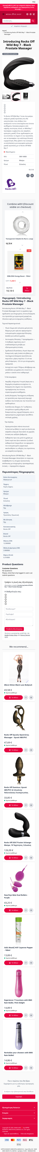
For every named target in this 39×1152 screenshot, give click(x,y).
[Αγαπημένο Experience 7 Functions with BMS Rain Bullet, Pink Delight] (26, 1015)
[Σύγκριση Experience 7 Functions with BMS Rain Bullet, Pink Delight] (31, 1015)
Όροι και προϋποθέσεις (11, 1134)
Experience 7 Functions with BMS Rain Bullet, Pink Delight (18, 1001)
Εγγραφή (19, 1097)
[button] (18, 1107)
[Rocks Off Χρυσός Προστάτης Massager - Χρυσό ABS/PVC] (18, 718)
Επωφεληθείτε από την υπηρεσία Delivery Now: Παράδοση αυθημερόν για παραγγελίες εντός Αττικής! (19, 7)
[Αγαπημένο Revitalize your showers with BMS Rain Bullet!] (26, 1068)
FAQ (33, 2)
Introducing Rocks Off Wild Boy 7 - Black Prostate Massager (19, 33)
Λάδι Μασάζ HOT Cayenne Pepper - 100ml (18, 948)
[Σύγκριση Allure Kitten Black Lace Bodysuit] (31, 697)
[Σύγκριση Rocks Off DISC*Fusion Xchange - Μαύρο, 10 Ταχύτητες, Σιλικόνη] (31, 857)
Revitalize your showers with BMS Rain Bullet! (18, 1053)
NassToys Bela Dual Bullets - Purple (16, 896)
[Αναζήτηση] (33, 21)
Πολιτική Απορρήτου (27, 1134)
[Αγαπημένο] (28, 175)
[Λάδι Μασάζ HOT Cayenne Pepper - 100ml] (18, 930)
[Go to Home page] (13, 14)
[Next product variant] (22, 245)
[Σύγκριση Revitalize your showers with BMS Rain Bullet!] (31, 1068)
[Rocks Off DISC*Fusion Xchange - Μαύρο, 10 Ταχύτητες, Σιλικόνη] (18, 825)
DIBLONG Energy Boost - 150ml (18, 276)
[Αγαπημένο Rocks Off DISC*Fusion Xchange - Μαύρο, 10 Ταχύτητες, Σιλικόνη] (26, 857)
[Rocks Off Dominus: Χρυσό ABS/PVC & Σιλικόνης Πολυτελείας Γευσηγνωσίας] (18, 770)
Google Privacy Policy (11, 635)
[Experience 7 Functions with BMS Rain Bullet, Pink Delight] (18, 983)
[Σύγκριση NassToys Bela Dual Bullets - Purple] (31, 910)
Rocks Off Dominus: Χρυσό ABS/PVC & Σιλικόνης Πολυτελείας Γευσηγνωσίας (16, 790)
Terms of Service (25, 635)
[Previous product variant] (22, 212)
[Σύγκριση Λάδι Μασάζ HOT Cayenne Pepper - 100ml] (31, 963)
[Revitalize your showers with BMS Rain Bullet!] (18, 1036)
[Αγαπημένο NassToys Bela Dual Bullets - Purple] (26, 910)
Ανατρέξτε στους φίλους (10, 54)
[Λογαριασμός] (30, 14)
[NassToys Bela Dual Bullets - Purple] (18, 878)
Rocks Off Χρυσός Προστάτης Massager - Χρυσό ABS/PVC (16, 736)
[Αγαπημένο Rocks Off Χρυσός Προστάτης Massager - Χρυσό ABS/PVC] (26, 750)
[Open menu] (3, 14)
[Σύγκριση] (32, 175)
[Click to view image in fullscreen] (18, 73)
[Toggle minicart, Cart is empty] (33, 14)
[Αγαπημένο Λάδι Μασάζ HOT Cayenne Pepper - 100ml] (26, 963)
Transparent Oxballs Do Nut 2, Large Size (21, 239)
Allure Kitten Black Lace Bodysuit (18, 685)
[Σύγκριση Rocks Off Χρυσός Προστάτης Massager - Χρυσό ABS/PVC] (31, 750)
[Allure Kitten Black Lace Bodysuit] (18, 668)
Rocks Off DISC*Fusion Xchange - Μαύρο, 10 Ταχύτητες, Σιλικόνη (18, 843)
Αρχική (4, 30)
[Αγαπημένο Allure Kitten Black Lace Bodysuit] (26, 697)
